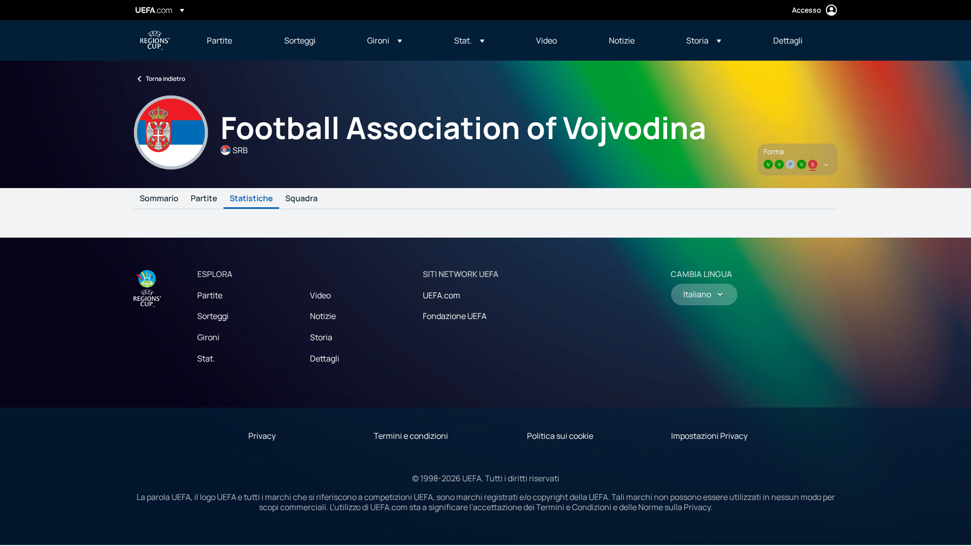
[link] (219, 40)
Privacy (262, 435)
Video (320, 295)
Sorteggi (213, 316)
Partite (204, 198)
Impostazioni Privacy (709, 435)
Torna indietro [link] (165, 78)
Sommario (159, 198)
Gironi (208, 337)
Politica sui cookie (560, 435)
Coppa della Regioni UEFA (155, 40)
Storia (321, 337)
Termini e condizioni (411, 435)
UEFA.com (441, 295)
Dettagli (324, 358)
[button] (385, 40)
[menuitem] (233, 40)
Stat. (206, 358)
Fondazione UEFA (455, 316)
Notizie (323, 316)
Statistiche (251, 198)
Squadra (301, 198)
